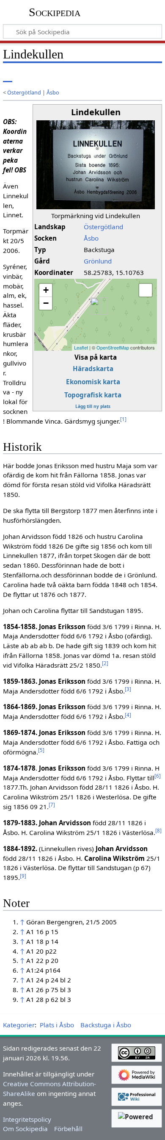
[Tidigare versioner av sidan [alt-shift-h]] (120, 76)
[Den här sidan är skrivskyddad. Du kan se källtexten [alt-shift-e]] (105, 76)
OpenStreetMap (112, 347)
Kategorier (19, 1025)
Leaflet (81, 347)
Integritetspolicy (27, 1119)
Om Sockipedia (25, 1128)
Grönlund (98, 261)
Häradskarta (93, 368)
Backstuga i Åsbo (105, 1025)
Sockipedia (54, 12)
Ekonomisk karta (93, 381)
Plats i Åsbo (57, 1025)
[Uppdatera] (136, 76)
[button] (145, 290)
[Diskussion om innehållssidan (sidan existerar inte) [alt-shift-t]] (26, 76)
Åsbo (53, 92)
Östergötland (24, 92)
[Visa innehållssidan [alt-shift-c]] (7, 76)
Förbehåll (68, 1128)
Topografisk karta (92, 395)
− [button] (46, 303)
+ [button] (46, 290)
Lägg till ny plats (92, 406)
